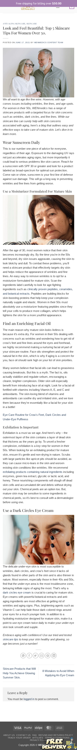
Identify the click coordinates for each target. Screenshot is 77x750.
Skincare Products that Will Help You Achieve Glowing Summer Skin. (19, 673)
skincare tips (10, 639)
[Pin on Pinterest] (47, 655)
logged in (29, 699)
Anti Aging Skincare (14, 23)
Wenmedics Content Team (48, 42)
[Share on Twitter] (35, 655)
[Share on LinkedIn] (54, 655)
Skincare (32, 23)
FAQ (34, 735)
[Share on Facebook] (29, 655)
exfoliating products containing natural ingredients (32, 471)
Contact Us (23, 735)
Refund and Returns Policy (55, 735)
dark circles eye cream (17, 592)
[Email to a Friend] (41, 655)
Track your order (19, 738)
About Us (9, 735)
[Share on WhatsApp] (23, 655)
